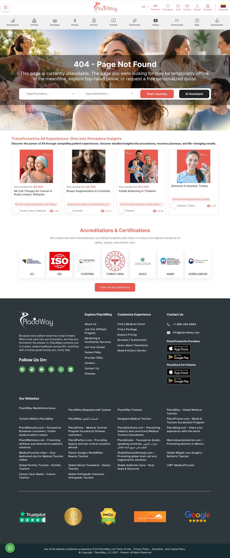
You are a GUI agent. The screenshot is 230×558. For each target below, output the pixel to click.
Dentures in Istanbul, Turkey (189, 186)
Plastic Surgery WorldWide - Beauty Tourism (86, 454)
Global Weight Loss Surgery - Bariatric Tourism (185, 454)
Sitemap (90, 373)
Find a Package (127, 329)
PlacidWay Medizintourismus (37, 408)
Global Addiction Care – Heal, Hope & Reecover (136, 467)
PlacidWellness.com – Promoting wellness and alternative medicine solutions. (40, 443)
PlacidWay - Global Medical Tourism (184, 411)
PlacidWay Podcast (130, 409)
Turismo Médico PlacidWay (36, 418)
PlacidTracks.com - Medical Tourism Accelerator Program (185, 420)
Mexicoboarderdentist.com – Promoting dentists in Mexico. (186, 441)
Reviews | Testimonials (132, 339)
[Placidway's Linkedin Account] (71, 369)
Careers (90, 363)
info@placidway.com (186, 332)
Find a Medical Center (131, 324)
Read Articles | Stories (132, 350)
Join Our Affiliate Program (95, 331)
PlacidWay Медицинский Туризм (89, 409)
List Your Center (95, 347)
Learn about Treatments (133, 345)
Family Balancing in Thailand (137, 191)
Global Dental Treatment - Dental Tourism (89, 467)
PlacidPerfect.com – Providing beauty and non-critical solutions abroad (89, 443)
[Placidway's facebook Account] (22, 369)
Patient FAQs (93, 352)
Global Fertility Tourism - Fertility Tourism (40, 467)
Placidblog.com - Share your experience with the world (185, 429)
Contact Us (92, 368)
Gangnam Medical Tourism (134, 418)
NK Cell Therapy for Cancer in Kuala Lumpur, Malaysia (33, 192)
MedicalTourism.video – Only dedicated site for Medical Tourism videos (41, 456)
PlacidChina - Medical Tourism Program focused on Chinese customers (87, 431)
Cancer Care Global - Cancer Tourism (37, 475)
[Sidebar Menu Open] (5, 7)
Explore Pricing (127, 334)
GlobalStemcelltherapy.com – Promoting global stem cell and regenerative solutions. (137, 456)
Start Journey (157, 94)
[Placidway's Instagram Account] (61, 369)
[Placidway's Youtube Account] (41, 369)
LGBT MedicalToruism (180, 465)
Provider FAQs (94, 357)
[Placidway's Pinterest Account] (51, 369)
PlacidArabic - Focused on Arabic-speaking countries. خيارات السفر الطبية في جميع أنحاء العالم (139, 443)
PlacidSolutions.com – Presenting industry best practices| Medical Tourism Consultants (139, 431)
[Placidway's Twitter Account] (32, 369)
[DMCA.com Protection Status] (108, 516)
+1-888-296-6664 (184, 324)
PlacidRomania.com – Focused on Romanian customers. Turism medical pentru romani (40, 431)
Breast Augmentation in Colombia (88, 191)
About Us (90, 324)
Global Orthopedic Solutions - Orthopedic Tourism (87, 475)
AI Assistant (194, 94)
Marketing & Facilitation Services (98, 340)
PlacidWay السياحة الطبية (83, 418)
